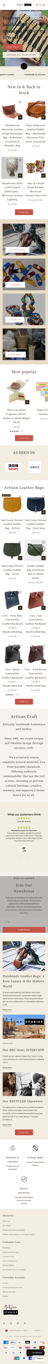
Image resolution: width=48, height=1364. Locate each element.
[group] (24, 12)
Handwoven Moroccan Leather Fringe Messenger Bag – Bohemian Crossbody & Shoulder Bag (12, 93)
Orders (6, 1241)
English (37, 1288)
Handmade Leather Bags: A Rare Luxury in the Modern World (23, 938)
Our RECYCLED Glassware (23, 1059)
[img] (24, 775)
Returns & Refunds (10, 1210)
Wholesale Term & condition (14, 1227)
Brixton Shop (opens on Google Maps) (18, 1192)
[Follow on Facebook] (4, 1281)
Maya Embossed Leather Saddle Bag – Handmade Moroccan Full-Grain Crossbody (36, 91)
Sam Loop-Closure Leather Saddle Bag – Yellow (12, 481)
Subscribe (24, 887)
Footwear (15, 242)
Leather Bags (17, 207)
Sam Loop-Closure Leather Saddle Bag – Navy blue (36, 481)
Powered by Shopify (33, 1294)
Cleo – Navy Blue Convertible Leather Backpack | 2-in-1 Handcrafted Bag (12, 581)
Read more (7, 967)
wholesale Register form (13, 1245)
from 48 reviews (24, 779)
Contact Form (8, 1214)
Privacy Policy (8, 1223)
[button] (22, 814)
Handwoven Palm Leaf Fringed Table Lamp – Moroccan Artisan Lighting (12, 149)
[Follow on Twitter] (11, 1281)
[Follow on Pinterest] (24, 1281)
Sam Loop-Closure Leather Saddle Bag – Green (12, 527)
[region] (24, 12)
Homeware (15, 312)
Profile (5, 1254)
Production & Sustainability (14, 1187)
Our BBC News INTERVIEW (23, 1007)
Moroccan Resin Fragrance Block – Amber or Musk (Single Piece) (16, 373)
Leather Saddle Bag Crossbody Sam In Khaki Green (35, 529)
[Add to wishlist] (20, 59)
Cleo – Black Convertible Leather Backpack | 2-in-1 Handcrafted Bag (12, 635)
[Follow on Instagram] (18, 1281)
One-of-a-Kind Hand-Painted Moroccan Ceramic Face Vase (36, 147)
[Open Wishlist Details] (40, 5)
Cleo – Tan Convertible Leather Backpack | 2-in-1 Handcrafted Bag (35, 581)
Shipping (6, 1205)
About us (6, 1179)
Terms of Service (10, 1218)
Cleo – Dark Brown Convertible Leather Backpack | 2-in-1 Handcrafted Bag (36, 635)
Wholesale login (9, 1249)
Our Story (7, 1183)
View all (24, 170)
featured (8, 1000)
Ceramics (15, 277)
